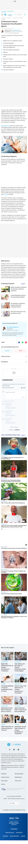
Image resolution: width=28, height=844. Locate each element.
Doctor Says (10, 11)
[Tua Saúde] (8, 14)
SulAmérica (5, 836)
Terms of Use (18, 780)
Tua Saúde (3, 11)
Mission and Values (19, 773)
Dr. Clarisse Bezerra (13, 327)
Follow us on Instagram (9, 749)
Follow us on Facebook (14, 749)
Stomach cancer (5, 125)
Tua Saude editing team (14, 32)
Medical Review (18, 777)
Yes (8, 350)
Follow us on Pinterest (18, 749)
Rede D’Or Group (21, 810)
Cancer (3, 19)
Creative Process (5, 777)
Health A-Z (9, 17)
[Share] (19, 342)
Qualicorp (23, 836)
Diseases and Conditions (18, 17)
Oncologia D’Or (19, 832)
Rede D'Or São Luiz (10, 832)
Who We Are (3, 773)
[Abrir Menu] (2, 15)
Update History (5, 356)
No (21, 350)
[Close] (15, 1)
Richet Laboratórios (14, 836)
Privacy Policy (4, 780)
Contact (3, 784)
